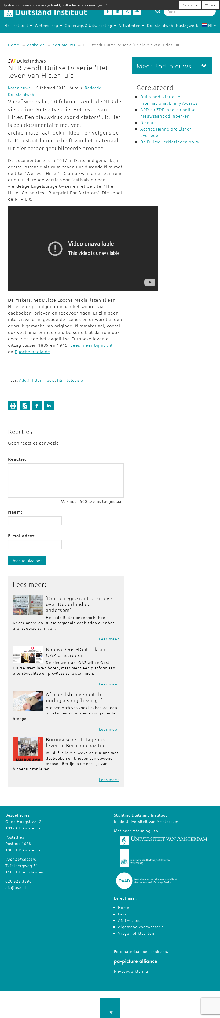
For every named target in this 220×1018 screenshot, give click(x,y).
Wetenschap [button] (47, 25)
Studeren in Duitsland (25, 36)
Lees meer (109, 638)
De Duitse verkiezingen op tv (169, 142)
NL (210, 25)
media (49, 380)
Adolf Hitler (30, 380)
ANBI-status (129, 920)
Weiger (210, 5)
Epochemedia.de (32, 351)
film (61, 380)
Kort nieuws (64, 44)
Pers (122, 913)
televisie (75, 380)
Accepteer (189, 5)
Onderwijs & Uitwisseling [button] (89, 25)
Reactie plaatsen (27, 560)
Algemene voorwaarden (141, 926)
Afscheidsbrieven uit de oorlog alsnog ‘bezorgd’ (74, 697)
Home (13, 44)
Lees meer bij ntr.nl (91, 345)
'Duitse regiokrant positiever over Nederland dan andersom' (80, 604)
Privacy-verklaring (131, 971)
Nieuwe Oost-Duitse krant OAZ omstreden (77, 652)
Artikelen (36, 44)
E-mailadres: (22, 535)
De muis (148, 122)
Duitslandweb (160, 25)
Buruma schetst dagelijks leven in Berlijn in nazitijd (76, 742)
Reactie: (17, 459)
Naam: (15, 512)
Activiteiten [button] (130, 25)
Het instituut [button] (17, 25)
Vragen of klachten (136, 933)
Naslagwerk (187, 25)
